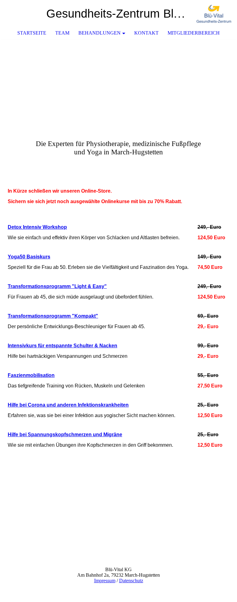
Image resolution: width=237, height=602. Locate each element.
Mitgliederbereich (194, 33)
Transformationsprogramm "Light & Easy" (57, 286)
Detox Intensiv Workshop (37, 227)
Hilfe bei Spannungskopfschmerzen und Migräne (65, 434)
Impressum (104, 580)
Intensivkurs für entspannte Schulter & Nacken (62, 345)
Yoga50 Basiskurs (29, 256)
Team (62, 33)
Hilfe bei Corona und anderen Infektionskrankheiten (68, 405)
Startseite (31, 33)
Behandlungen (99, 33)
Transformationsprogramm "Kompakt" (53, 316)
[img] (214, 14)
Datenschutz (131, 580)
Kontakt (146, 33)
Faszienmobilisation (31, 375)
